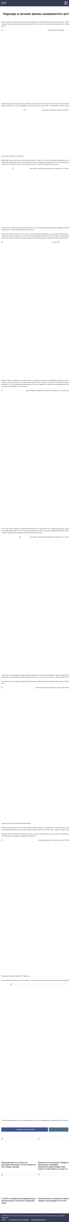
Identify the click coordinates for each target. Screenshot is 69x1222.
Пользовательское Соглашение (18, 1219)
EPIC (3, 3)
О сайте (3, 1219)
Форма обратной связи (38, 1219)
